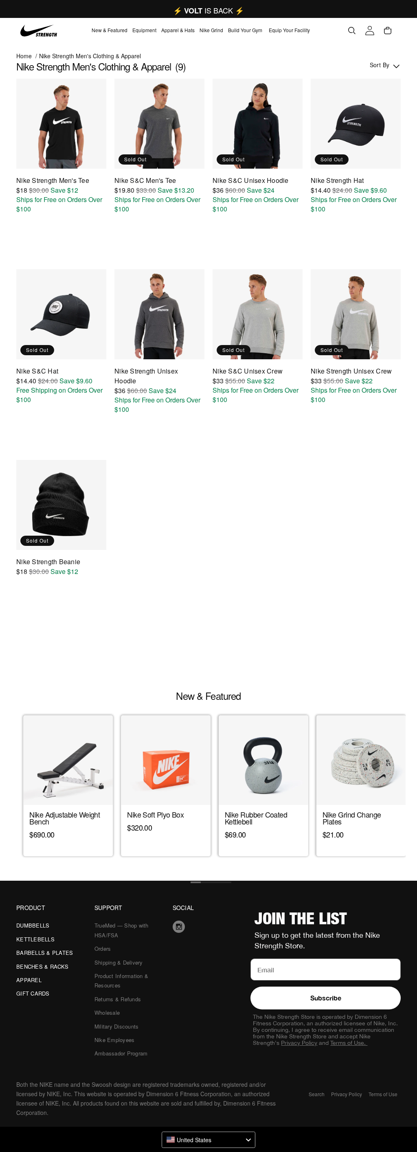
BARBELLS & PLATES (44, 952)
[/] (39, 30)
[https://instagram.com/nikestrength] (209, 927)
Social (183, 908)
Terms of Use (383, 1093)
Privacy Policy (299, 1043)
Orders (102, 948)
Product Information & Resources (121, 980)
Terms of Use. (348, 1043)
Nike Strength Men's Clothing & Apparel (90, 56)
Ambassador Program (121, 1053)
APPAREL (29, 980)
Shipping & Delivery (118, 962)
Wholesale (107, 1012)
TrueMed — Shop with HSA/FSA (121, 930)
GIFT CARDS (33, 993)
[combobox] (208, 1140)
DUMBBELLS (32, 925)
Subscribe (325, 998)
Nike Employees (114, 1040)
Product (30, 908)
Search (317, 1093)
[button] (109, 30)
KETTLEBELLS (35, 939)
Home (24, 56)
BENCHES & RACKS (42, 966)
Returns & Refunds (117, 999)
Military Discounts (116, 1026)
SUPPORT (108, 908)
